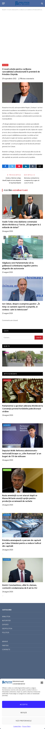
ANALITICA (6, 616)
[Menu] (3, 3)
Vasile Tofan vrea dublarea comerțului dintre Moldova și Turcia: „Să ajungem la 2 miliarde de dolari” (21, 224)
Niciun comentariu (27, 79)
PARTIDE (5, 645)
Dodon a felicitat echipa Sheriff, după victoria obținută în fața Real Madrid (11, 180)
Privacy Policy (26, 726)
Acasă (4, 9)
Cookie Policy (17, 726)
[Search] (42, 3)
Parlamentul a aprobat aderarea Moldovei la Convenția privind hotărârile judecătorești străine (22, 408)
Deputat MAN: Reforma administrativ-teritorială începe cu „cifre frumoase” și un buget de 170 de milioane (21, 453)
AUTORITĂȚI (7, 425)
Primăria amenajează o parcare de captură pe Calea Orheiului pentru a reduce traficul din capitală (21, 543)
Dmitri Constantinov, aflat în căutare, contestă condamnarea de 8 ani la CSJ (19, 587)
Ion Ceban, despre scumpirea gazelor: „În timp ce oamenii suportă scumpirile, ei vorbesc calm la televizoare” (21, 306)
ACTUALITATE (7, 380)
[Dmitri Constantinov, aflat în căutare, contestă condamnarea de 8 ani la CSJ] (22, 570)
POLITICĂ (5, 65)
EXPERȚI (5, 624)
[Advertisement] (22, 36)
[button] (42, 683)
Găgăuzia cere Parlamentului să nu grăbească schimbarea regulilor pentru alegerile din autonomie (20, 265)
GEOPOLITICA (7, 470)
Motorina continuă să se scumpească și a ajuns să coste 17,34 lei (31, 180)
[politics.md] (22, 3)
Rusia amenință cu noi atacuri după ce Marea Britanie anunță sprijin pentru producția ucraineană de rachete (19, 498)
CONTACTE (6, 649)
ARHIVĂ (5, 641)
